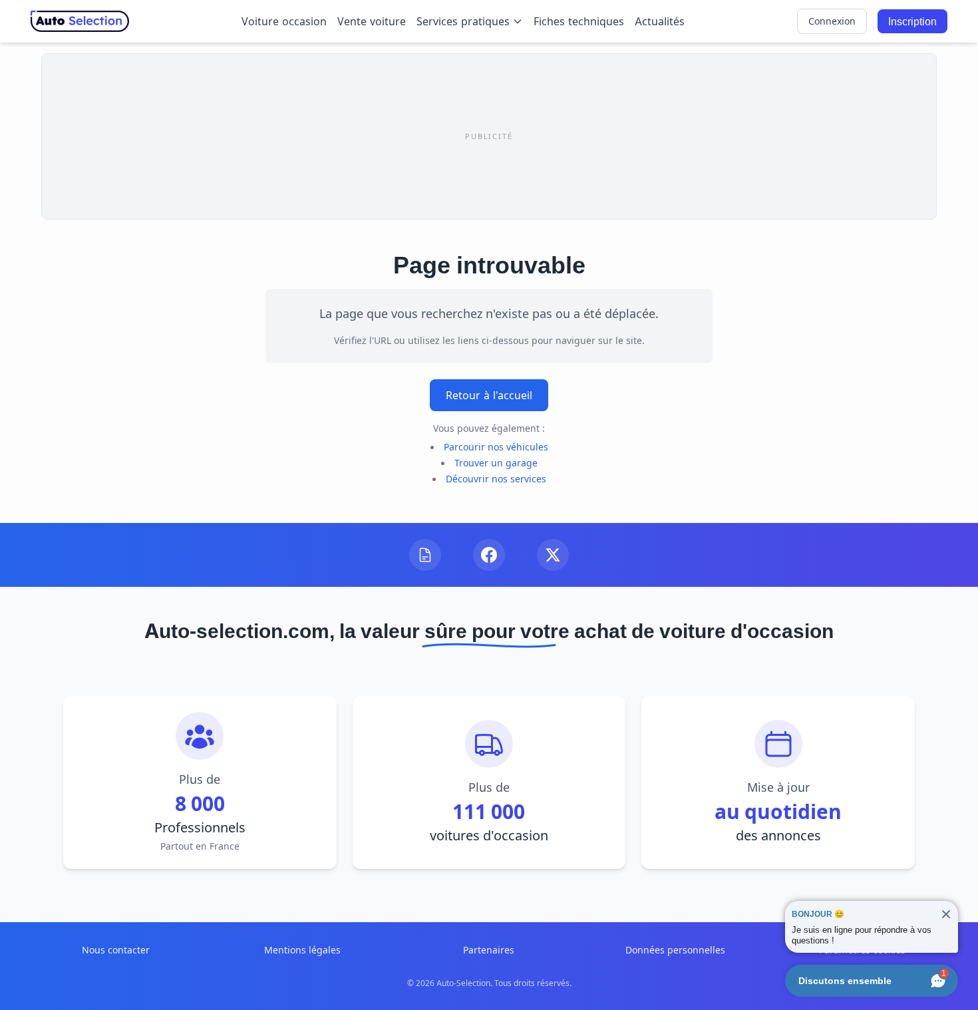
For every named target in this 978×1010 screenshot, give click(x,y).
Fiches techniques (579, 21)
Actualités (660, 21)
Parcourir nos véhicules (496, 446)
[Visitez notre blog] (425, 555)
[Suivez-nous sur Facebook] (489, 555)
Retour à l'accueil (489, 395)
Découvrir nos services (496, 478)
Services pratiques (463, 21)
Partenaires (488, 949)
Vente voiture (371, 21)
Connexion (832, 21)
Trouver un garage (496, 462)
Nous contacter (116, 949)
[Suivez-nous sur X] (553, 555)
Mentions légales (302, 949)
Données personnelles (675, 949)
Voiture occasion (284, 21)
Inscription (912, 21)
